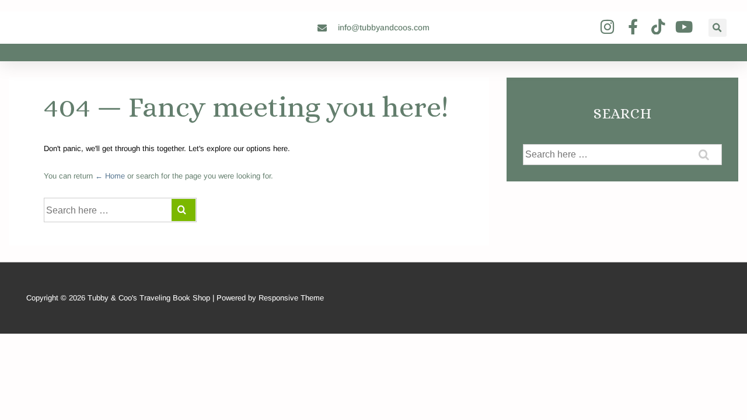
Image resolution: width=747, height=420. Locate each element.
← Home (110, 176)
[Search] (183, 210)
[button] (717, 28)
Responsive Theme (291, 297)
